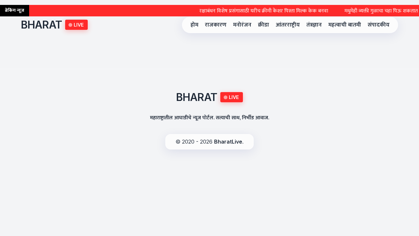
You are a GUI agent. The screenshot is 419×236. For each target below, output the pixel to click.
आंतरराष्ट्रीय (288, 25)
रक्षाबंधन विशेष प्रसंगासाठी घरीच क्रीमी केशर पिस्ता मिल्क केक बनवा (260, 11)
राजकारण (216, 25)
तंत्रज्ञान (314, 25)
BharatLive (228, 141)
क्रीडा (263, 25)
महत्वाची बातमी (344, 25)
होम (194, 25)
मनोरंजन (242, 25)
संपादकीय (379, 25)
